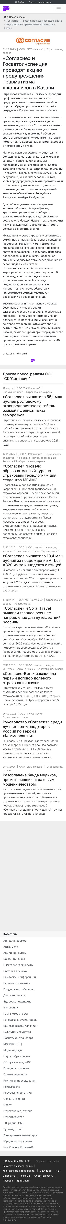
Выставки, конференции (19, 977)
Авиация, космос (14, 940)
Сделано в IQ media (47, 1161)
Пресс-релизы (17, 16)
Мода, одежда (13, 1050)
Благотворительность (18, 965)
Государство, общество (19, 989)
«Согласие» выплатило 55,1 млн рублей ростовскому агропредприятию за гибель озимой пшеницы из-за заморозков (32, 405)
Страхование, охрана (39, 391)
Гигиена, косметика (16, 983)
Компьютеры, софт (15, 1013)
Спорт (7, 1105)
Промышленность (13, 391)
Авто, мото (10, 946)
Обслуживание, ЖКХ (17, 1062)
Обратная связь (43, 1175)
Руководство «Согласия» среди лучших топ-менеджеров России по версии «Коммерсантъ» (32, 729)
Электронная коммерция (20, 1135)
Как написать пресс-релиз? (19, 1170)
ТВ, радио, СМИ (14, 1123)
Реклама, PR (10, 461)
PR (4, 16)
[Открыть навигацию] (58, 8)
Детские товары (14, 995)
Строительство (13, 1117)
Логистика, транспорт (18, 1038)
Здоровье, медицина (17, 1001)
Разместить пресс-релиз (17, 1165)
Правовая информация (16, 1180)
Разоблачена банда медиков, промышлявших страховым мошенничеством (30, 779)
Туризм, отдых (50, 551)
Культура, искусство (17, 1031)
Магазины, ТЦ (12, 1044)
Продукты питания (16, 1068)
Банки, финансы (25, 668)
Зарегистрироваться (40, 2)
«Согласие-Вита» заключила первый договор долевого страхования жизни (29, 678)
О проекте (9, 1175)
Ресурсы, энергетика (17, 1092)
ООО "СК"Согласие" (31, 49)
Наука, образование (44, 457)
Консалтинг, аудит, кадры (20, 1019)
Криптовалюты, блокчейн (20, 1025)
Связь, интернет (14, 1098)
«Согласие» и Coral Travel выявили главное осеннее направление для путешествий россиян (32, 615)
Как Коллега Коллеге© (18, 1147)
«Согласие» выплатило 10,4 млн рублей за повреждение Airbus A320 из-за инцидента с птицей (33, 560)
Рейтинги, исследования (19, 1080)
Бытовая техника (15, 971)
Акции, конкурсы (14, 952)
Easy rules (46, 1170)
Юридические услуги (17, 1141)
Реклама (25, 1175)
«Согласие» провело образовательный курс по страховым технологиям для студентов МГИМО (29, 473)
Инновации (23, 457)
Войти (21, 2)
